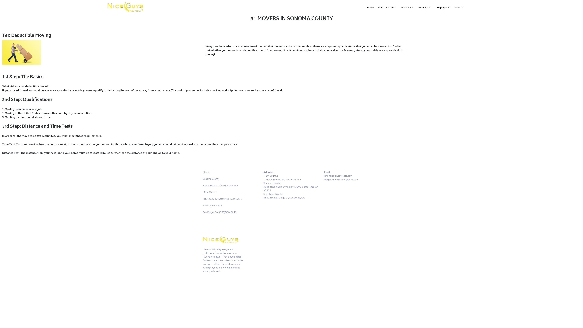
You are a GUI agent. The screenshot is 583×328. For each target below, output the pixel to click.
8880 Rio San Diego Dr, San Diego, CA (284, 197)
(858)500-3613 (227, 212)
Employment (443, 7)
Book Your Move (386, 7)
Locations (423, 7)
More (457, 7)
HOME (370, 7)
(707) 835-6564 (229, 185)
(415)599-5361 (233, 199)
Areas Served (406, 7)
